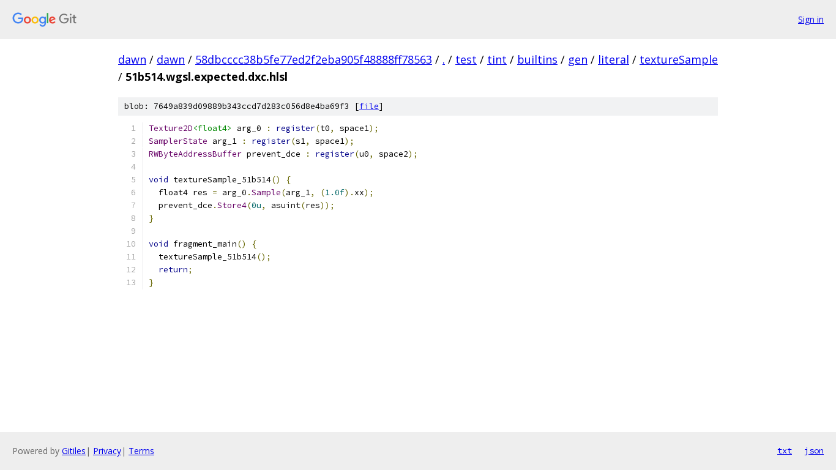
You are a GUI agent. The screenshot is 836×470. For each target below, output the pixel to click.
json (814, 450)
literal (613, 59)
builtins (537, 59)
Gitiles (74, 451)
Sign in (811, 19)
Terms (141, 451)
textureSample (679, 59)
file (369, 106)
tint (497, 59)
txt (784, 450)
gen (578, 59)
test (466, 59)
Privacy (107, 451)
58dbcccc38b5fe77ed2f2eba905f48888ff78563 (313, 59)
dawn (132, 59)
